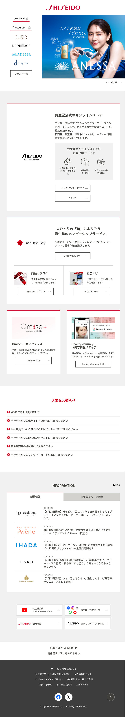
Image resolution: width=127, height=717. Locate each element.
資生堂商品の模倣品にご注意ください (32, 446)
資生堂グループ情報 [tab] (92, 496)
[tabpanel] (63, 546)
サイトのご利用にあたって (64, 669)
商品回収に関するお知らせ (62, 653)
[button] (107, 82)
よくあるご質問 (64, 684)
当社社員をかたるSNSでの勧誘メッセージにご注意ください (44, 429)
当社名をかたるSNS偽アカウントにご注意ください (39, 437)
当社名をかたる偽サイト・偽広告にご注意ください (39, 420)
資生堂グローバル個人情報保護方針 (52, 674)
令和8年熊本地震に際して (25, 412)
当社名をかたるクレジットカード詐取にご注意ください (42, 454)
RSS (117, 485)
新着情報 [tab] (35, 496)
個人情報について (83, 674)
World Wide (82, 684)
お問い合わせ (45, 684)
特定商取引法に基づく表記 (80, 679)
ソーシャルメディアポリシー (48, 679)
